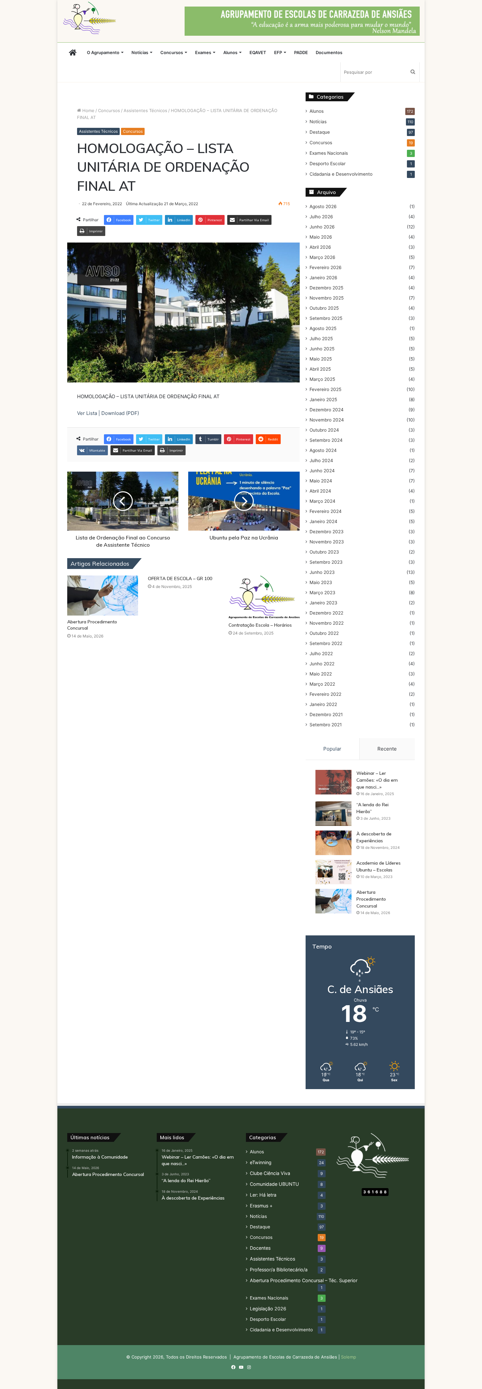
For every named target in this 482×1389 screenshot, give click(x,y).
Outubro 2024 (324, 430)
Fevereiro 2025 (325, 389)
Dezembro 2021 (326, 714)
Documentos (329, 52)
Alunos (230, 52)
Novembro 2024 (327, 419)
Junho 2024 (322, 470)
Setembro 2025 (326, 318)
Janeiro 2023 (323, 602)
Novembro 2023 (327, 541)
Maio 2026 (321, 237)
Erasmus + (261, 1205)
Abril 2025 (320, 369)
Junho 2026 (322, 226)
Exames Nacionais (329, 153)
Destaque (320, 132)
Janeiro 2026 (323, 277)
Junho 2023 (322, 572)
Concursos (171, 52)
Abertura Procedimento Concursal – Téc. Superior (303, 1280)
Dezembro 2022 (326, 613)
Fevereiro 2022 (325, 694)
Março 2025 (322, 379)
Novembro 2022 (327, 623)
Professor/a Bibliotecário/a (279, 1269)
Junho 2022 (322, 663)
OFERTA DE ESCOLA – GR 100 (180, 578)
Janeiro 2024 (323, 521)
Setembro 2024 (326, 440)
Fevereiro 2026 (326, 267)
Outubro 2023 (324, 552)
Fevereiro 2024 (326, 511)
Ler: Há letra (263, 1195)
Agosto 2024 (323, 450)
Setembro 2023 (326, 562)
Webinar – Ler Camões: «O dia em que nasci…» (377, 780)
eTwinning (260, 1162)
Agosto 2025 (323, 328)
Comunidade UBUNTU (274, 1184)
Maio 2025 (321, 359)
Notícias (139, 52)
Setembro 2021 (326, 724)
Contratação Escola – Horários (260, 625)
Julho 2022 (321, 653)
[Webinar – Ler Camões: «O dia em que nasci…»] (333, 782)
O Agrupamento (103, 52)
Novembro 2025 (327, 298)
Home (87, 110)
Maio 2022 (321, 673)
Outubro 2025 (324, 308)
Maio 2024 (321, 480)
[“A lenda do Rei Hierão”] (333, 813)
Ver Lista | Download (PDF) (108, 413)
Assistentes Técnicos (145, 110)
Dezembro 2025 (326, 287)
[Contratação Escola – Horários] (264, 597)
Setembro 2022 (326, 643)
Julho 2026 (321, 216)
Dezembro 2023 (327, 531)
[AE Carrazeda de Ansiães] (91, 18)
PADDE (301, 52)
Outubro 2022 (324, 633)
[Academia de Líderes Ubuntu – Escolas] (333, 872)
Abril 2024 (320, 491)
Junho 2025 (322, 348)
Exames (203, 52)
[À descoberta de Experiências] (333, 843)
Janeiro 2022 (323, 704)
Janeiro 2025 (323, 399)
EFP (278, 52)
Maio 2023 (321, 582)
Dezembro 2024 (327, 409)
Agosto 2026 (323, 206)
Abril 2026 (320, 247)
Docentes (260, 1248)
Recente (387, 749)
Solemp (348, 1357)
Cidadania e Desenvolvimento (341, 174)
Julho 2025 (321, 338)
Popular (332, 749)
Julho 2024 (321, 460)
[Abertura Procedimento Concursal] (102, 596)
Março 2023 (322, 592)
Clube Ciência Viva (270, 1173)
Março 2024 (322, 501)
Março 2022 (322, 684)
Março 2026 (322, 257)
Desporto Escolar (328, 163)
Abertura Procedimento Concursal (371, 899)
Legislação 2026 (268, 1308)
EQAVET (258, 52)
